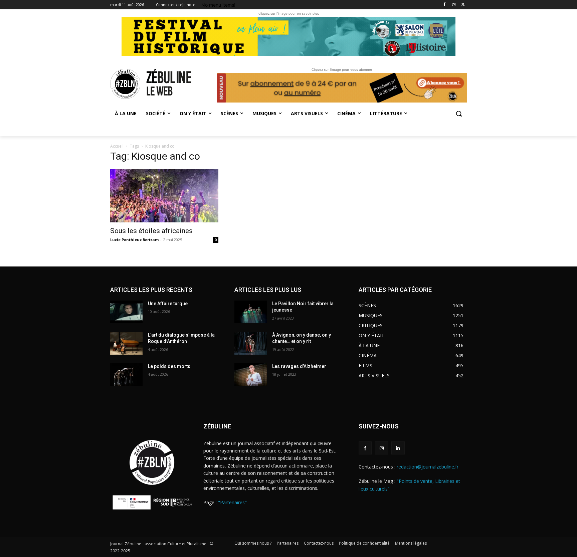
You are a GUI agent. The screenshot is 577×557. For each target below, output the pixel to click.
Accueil (117, 146)
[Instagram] (453, 5)
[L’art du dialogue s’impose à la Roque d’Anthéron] (126, 343)
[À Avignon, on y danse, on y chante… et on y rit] (250, 343)
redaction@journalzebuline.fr (427, 466)
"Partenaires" (232, 502)
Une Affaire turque (168, 303)
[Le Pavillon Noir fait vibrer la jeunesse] (250, 312)
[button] (459, 114)
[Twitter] (463, 5)
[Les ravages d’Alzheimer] (250, 374)
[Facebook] (444, 5)
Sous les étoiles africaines (152, 231)
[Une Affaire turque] (126, 312)
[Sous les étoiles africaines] (164, 195)
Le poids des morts (169, 366)
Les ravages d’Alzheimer (299, 366)
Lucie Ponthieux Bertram (134, 239)
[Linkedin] (397, 447)
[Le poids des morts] (126, 374)
